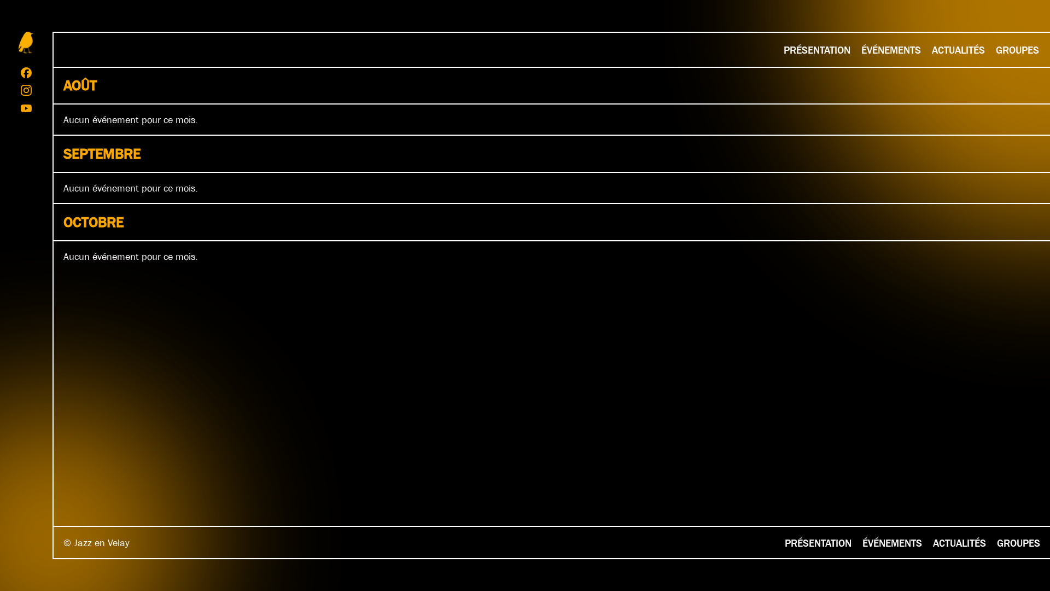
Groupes (1017, 50)
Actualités (958, 50)
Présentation (817, 50)
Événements (891, 50)
